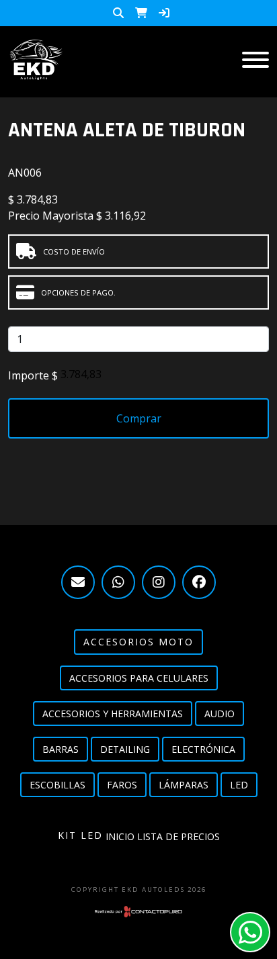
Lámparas (183, 784)
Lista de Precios (178, 836)
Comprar (138, 418)
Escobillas (57, 784)
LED (239, 784)
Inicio (120, 836)
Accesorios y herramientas (112, 713)
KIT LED (80, 835)
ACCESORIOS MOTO (138, 641)
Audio (219, 713)
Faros (122, 784)
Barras (60, 749)
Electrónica (203, 749)
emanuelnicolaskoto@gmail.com (78, 582)
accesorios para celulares (138, 678)
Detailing (125, 749)
